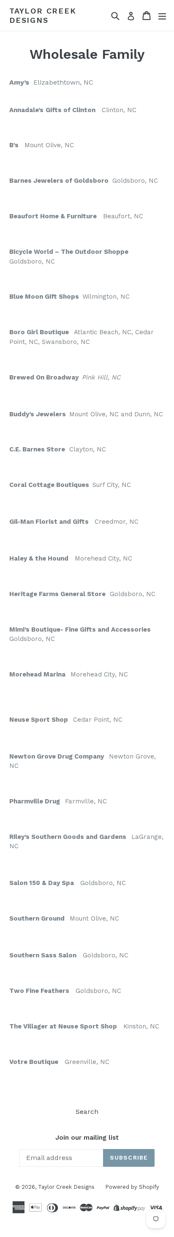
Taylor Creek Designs (42, 15)
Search (87, 1112)
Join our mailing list (87, 1137)
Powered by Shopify (132, 1187)
